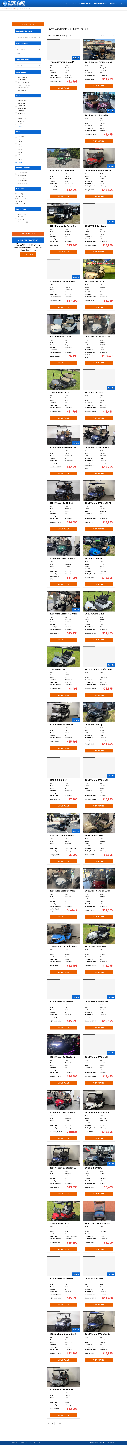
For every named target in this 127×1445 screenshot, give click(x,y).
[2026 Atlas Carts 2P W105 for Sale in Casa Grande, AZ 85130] (63, 1116)
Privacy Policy (94, 1443)
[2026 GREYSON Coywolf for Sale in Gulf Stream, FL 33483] (63, 65)
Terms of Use (102, 1443)
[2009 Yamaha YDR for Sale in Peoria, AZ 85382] (99, 838)
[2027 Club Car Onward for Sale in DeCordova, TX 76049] (99, 949)
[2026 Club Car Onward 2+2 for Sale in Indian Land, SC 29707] (63, 451)
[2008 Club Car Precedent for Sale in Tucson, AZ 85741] (99, 1226)
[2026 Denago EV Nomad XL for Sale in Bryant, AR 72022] (99, 64)
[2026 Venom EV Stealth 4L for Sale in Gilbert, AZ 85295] (99, 174)
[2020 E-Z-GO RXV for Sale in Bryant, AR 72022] (99, 1171)
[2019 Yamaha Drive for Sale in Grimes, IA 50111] (99, 284)
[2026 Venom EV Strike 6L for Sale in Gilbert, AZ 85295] (63, 726)
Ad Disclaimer (111, 1443)
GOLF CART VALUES (85, 3)
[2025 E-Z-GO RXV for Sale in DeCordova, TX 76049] (63, 672)
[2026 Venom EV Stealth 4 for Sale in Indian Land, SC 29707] (63, 1060)
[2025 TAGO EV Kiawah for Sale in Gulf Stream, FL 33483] (99, 229)
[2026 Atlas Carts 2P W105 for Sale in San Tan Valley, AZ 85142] (99, 340)
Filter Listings (29, 233)
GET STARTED (28, 254)
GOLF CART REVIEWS (100, 3)
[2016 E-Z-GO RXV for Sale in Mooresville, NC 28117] (63, 783)
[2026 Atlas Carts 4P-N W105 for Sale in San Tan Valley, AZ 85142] (99, 451)
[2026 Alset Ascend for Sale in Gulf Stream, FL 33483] (99, 395)
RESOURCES (113, 3)
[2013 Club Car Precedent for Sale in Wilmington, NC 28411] (63, 838)
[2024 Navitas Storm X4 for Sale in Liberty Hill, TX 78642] (99, 118)
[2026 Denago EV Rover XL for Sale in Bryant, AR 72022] (63, 229)
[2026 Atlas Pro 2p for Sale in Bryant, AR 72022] (99, 561)
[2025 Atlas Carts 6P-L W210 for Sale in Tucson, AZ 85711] (63, 617)
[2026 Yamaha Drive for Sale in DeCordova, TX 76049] (63, 395)
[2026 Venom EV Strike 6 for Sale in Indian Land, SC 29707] (63, 506)
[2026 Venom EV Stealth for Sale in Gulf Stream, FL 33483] (99, 783)
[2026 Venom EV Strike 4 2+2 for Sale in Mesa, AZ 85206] (63, 949)
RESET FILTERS (28, 24)
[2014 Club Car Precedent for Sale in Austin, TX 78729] (63, 174)
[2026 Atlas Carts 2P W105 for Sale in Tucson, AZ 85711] (99, 894)
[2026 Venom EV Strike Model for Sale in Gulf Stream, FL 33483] (63, 284)
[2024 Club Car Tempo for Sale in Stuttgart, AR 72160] (63, 340)
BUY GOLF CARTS (70, 3)
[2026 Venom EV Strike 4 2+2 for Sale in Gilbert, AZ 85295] (63, 1393)
